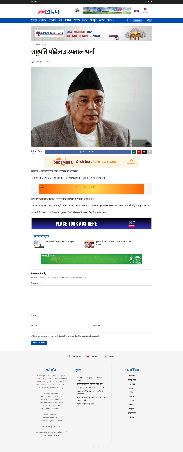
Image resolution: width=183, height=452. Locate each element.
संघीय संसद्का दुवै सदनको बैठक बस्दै (90, 384)
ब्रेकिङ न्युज (43, 45)
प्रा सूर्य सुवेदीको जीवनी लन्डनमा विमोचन (91, 387)
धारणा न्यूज (39, 62)
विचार (84, 20)
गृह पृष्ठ (34, 20)
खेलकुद (93, 20)
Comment (36, 283)
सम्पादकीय (132, 413)
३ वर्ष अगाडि (48, 62)
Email (34, 325)
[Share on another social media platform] (149, 152)
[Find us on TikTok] (151, 2)
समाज (132, 400)
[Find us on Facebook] (145, 2)
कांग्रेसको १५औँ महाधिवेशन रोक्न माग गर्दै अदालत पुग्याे (91, 399)
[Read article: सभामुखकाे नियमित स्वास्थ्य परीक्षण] (39, 244)
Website (96, 325)
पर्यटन (102, 20)
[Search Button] (127, 20)
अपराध (131, 396)
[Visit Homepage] (49, 10)
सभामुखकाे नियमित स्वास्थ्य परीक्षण (59, 242)
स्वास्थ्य (77, 20)
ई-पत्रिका (137, 20)
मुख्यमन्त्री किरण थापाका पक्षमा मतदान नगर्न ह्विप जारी (113, 243)
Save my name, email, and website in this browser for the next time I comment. (66, 336)
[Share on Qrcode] (139, 152)
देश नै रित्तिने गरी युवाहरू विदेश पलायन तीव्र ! (90, 379)
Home (32, 45)
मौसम (132, 417)
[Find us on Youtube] (148, 2)
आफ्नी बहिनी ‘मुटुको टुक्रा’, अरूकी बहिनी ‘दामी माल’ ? (91, 393)
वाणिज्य (68, 20)
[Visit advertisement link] (111, 10)
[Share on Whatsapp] (134, 152)
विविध (109, 20)
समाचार (42, 20)
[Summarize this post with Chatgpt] (144, 152)
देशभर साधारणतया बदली (85, 403)
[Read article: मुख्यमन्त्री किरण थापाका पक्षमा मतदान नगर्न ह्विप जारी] (89, 244)
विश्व (60, 20)
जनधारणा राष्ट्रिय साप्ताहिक (94, 447)
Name (34, 315)
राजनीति (52, 20)
